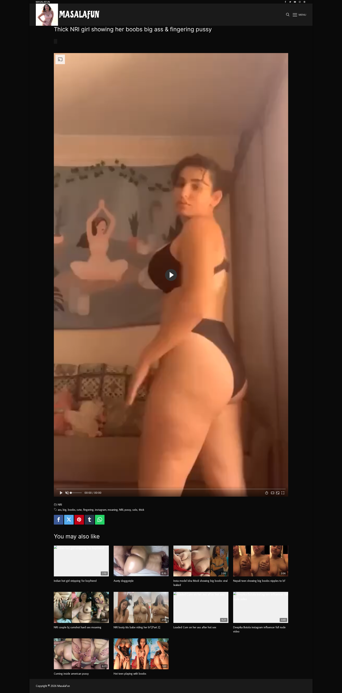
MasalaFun (79, 15)
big (64, 509)
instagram (100, 509)
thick (141, 509)
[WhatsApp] (99, 520)
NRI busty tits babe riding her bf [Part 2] (137, 627)
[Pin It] (79, 520)
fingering (88, 509)
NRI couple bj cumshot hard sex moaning (77, 627)
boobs (71, 509)
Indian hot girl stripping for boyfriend (75, 581)
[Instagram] (299, 2)
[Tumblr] (89, 520)
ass (60, 509)
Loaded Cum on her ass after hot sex (194, 627)
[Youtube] (295, 2)
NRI (60, 504)
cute (79, 509)
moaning (113, 509)
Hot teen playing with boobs (130, 673)
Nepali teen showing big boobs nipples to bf (259, 581)
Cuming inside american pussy (71, 673)
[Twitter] (290, 2)
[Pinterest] (304, 2)
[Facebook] (285, 2)
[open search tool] (288, 14)
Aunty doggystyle (124, 581)
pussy (127, 509)
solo (134, 509)
